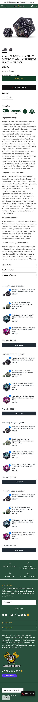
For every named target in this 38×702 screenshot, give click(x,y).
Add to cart (19, 345)
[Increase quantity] (11, 97)
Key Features (6, 265)
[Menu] (2, 6)
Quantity (5, 93)
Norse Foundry (9, 71)
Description (6, 106)
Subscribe (19, 608)
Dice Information (8, 270)
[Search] (6, 6)
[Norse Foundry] (19, 6)
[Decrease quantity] (3, 97)
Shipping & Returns (9, 275)
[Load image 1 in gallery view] (19, 27)
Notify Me (19, 79)
